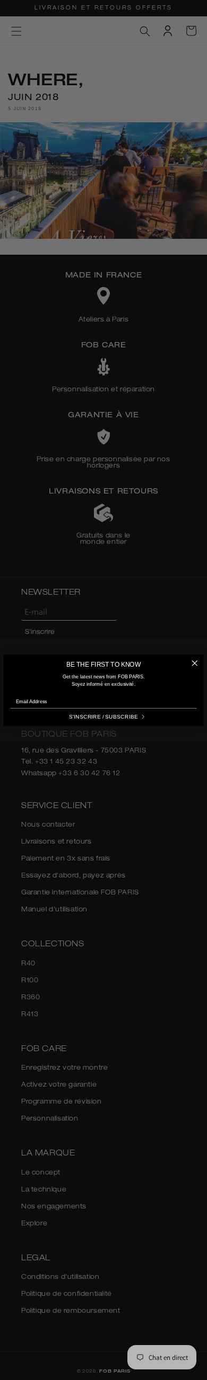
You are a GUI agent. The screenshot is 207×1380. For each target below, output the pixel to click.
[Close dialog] (194, 663)
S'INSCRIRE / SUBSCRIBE (103, 717)
